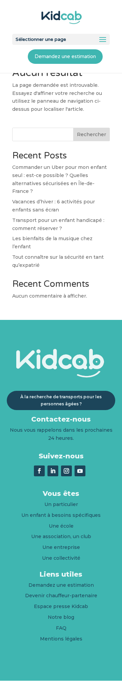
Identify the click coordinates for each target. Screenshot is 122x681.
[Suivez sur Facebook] (39, 470)
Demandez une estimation (65, 56)
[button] (102, 39)
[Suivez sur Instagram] (66, 470)
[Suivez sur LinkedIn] (52, 470)
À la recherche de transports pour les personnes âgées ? (61, 400)
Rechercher (91, 134)
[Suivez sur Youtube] (80, 470)
